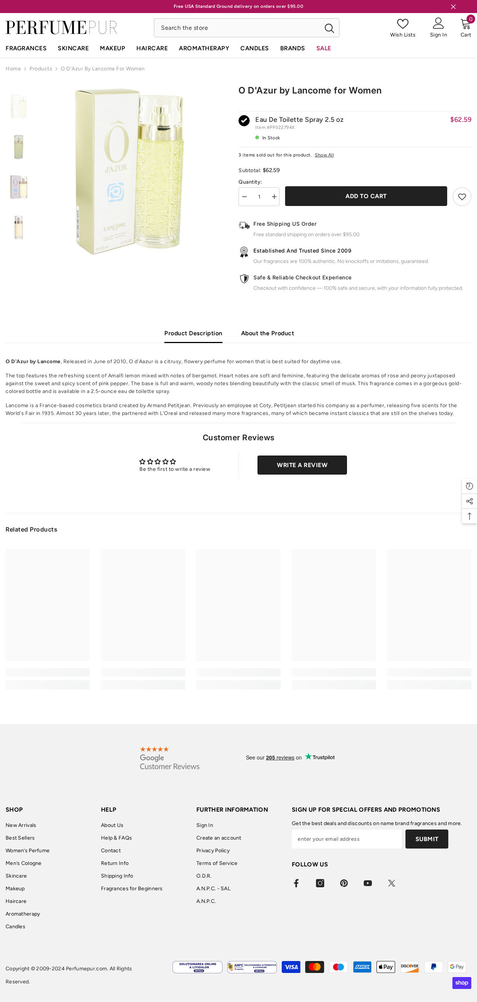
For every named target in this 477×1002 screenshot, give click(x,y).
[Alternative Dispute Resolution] (252, 967)
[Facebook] (296, 883)
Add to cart (366, 196)
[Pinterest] (344, 883)
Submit (427, 839)
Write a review (302, 465)
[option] (129, 171)
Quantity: (250, 182)
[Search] (246, 27)
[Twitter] (391, 883)
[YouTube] (367, 883)
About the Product (267, 333)
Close (453, 6)
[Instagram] (320, 883)
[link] (48, 672)
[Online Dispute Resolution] (197, 967)
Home (13, 69)
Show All (324, 155)
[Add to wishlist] (462, 196)
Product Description (193, 333)
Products (40, 69)
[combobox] (236, 28)
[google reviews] (169, 757)
